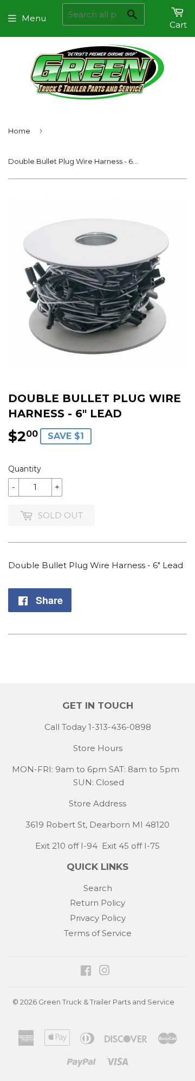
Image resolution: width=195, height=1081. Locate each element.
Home (19, 130)
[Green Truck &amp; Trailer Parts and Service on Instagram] (104, 971)
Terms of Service (98, 933)
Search (97, 888)
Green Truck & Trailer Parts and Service (106, 1001)
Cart (178, 25)
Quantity (24, 469)
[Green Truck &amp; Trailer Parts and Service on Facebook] (86, 971)
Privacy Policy (98, 918)
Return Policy (97, 903)
